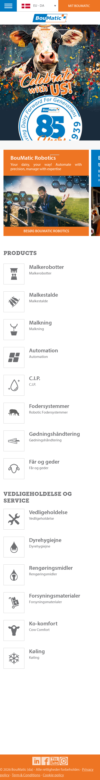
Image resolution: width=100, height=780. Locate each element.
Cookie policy (53, 775)
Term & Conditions (26, 775)
